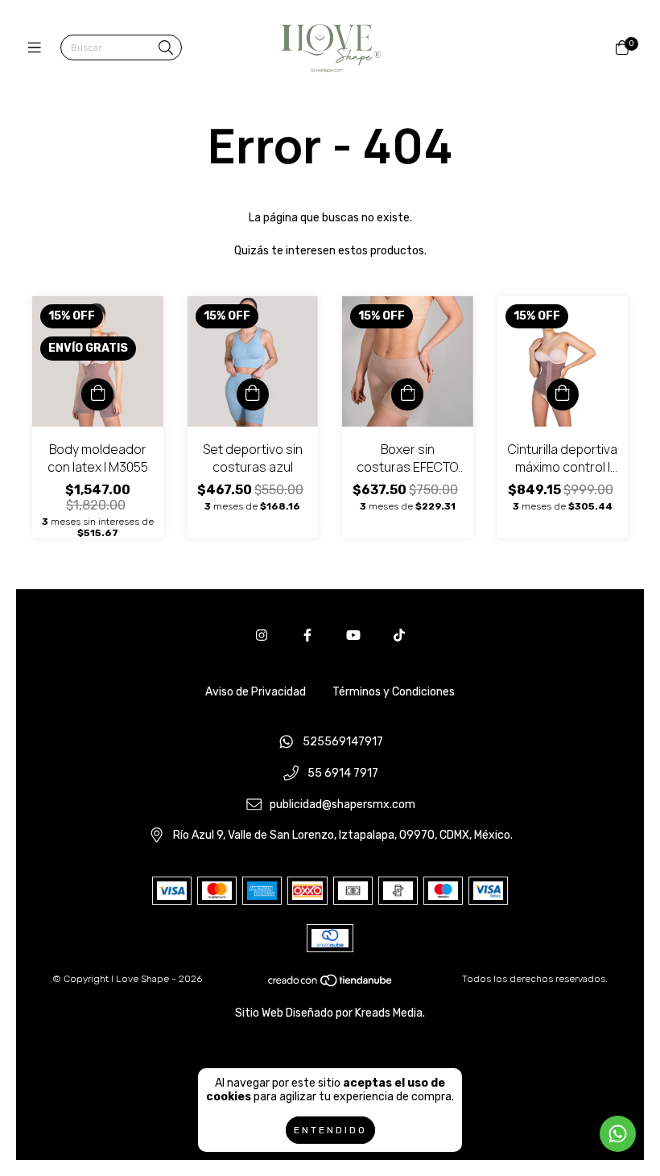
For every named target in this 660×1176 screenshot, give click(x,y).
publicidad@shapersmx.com (342, 804)
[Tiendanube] (330, 984)
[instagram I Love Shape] (261, 635)
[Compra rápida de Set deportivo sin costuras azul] (253, 394)
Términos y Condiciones (393, 692)
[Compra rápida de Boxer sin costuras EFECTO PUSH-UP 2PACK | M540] (407, 394)
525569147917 (343, 742)
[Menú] (38, 48)
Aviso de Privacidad (255, 692)
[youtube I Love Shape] (353, 635)
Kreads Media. (390, 1013)
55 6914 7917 (342, 774)
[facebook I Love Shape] (307, 635)
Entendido (330, 1130)
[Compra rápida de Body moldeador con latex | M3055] (97, 394)
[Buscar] (166, 48)
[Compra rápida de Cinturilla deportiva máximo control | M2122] (563, 394)
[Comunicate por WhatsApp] (618, 1134)
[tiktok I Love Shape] (399, 635)
